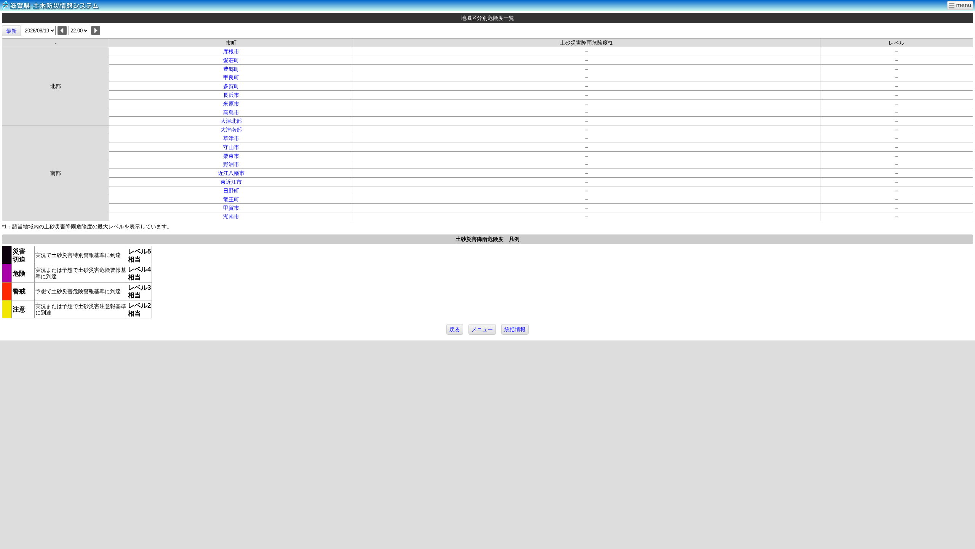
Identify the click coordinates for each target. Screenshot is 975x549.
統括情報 (515, 329)
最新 (11, 31)
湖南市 (231, 217)
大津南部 (231, 130)
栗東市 (231, 156)
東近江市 (231, 182)
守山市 (231, 147)
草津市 (231, 138)
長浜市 (231, 95)
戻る (454, 329)
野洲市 (231, 164)
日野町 (231, 191)
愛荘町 (231, 60)
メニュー (482, 329)
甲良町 (231, 77)
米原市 (231, 104)
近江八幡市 (231, 173)
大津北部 (231, 121)
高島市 (231, 112)
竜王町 (231, 199)
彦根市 (231, 51)
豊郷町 (231, 69)
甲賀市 (231, 208)
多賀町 (231, 86)
